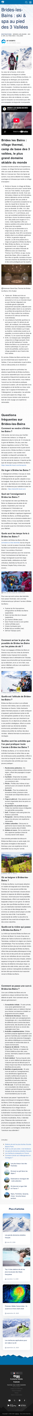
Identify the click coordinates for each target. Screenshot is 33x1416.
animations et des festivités (10, 542)
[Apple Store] (22, 1405)
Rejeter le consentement (16, 1395)
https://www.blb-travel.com (17, 489)
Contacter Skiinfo (16, 1379)
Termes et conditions (16, 1390)
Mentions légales (16, 1386)
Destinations (6, 34)
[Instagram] (20, 1400)
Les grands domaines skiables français (18, 1151)
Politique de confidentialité (17, 1388)
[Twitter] (14, 1400)
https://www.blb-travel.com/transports (13, 465)
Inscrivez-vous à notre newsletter (16, 1385)
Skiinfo (17, 1413)
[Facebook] (25, 1400)
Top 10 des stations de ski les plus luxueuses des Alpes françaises (15, 1271)
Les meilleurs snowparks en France (17, 1153)
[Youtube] (9, 1400)
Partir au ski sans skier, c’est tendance (18, 1149)
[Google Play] (12, 1405)
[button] (17, 1373)
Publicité (16, 1382)
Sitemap (16, 1392)
